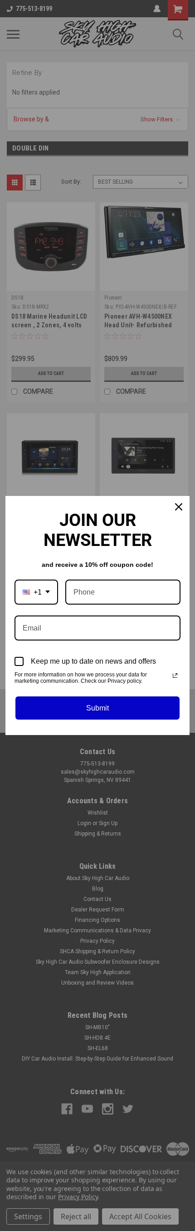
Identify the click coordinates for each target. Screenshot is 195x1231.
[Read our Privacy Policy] (175, 675)
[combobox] (36, 592)
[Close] (179, 507)
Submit (97, 708)
